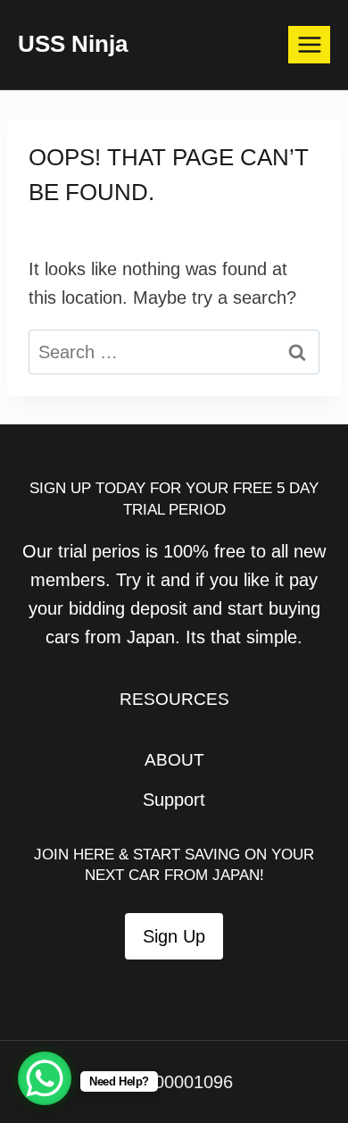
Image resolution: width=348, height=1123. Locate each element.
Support (174, 799)
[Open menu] (309, 44)
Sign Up (174, 936)
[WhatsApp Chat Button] (44, 1078)
